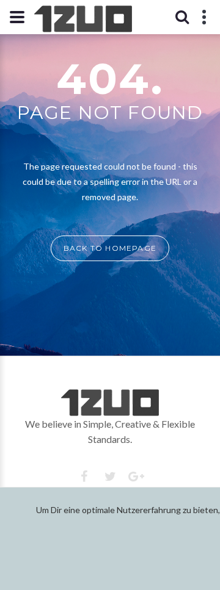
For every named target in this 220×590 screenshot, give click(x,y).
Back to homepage (110, 248)
